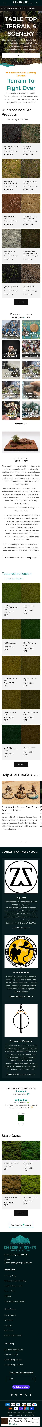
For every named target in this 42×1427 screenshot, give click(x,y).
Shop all (21, 55)
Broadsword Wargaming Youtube (20, 1074)
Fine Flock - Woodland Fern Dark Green (11, 748)
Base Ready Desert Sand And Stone (29, 217)
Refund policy (19, 1415)
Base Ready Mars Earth (10, 217)
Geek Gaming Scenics (20, 1412)
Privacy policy (29, 1415)
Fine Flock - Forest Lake (10, 713)
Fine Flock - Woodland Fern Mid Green (30, 643)
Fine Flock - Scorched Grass (30, 713)
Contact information (34, 1418)
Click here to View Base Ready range (21, 558)
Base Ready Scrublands (27, 147)
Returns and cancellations (14, 1301)
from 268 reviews (20, 1094)
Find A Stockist (10, 1315)
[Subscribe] (32, 1379)
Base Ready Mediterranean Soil (10, 182)
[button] (4, 2)
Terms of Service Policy (13, 1286)
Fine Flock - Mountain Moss (11, 679)
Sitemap (7, 1296)
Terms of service (9, 1418)
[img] (21, 1091)
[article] (11, 329)
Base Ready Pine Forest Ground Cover (30, 252)
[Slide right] (26, 841)
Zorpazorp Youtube (19, 928)
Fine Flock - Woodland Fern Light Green (11, 607)
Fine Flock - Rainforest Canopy (10, 643)
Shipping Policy (10, 1276)
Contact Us (8, 1330)
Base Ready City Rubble (9, 252)
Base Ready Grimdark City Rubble (11, 147)
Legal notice (22, 1422)
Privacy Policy (9, 1291)
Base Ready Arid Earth (29, 287)
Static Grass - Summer (27, 1164)
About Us (8, 1325)
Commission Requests (13, 1335)
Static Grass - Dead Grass (10, 1198)
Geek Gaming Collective (13, 1365)
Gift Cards (8, 1320)
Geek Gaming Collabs (12, 1360)
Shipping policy (21, 1418)
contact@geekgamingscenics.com (18, 1263)
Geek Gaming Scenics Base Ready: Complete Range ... (21, 808)
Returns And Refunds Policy (15, 1281)
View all (21, 302)
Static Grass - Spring (30, 1197)
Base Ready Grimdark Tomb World (11, 287)
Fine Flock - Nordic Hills (29, 679)
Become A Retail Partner (13, 1349)
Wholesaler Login (11, 1355)
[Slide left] (16, 841)
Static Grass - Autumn (11, 1163)
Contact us (21, 62)
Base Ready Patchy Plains (30, 182)
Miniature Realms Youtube (19, 996)
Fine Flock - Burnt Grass (29, 748)
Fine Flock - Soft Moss (28, 606)
